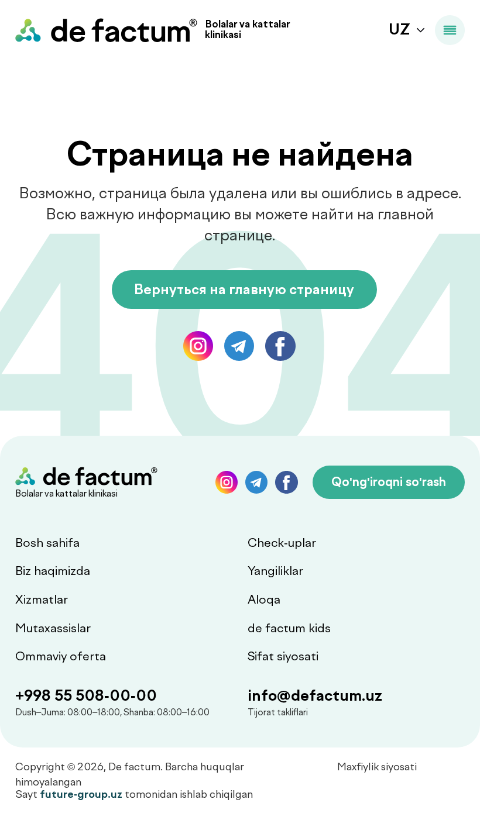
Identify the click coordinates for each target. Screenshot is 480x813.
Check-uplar (282, 543)
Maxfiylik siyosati (377, 766)
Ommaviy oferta (60, 656)
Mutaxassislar (53, 628)
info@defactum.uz (315, 695)
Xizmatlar (41, 599)
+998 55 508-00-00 (86, 695)
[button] (389, 482)
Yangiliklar (275, 571)
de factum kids (289, 628)
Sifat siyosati (283, 656)
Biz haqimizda (52, 571)
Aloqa (264, 599)
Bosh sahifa (47, 543)
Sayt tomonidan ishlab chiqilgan (134, 794)
